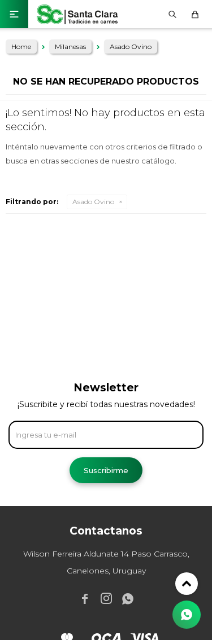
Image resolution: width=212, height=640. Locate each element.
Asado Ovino (93, 201)
